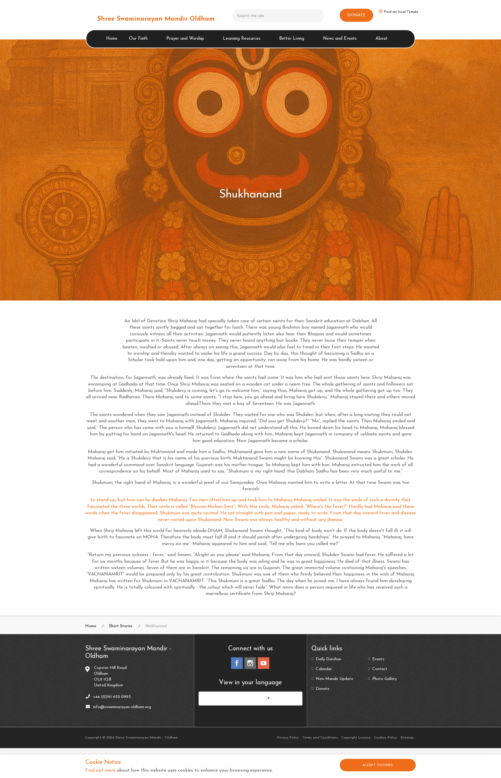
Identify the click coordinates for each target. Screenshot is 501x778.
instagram (250, 663)
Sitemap (406, 737)
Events (378, 659)
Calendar (324, 669)
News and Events (340, 39)
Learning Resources (241, 39)
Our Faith (138, 39)
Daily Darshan (328, 659)
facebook (237, 663)
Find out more (100, 770)
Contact (379, 669)
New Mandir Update (334, 679)
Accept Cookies (377, 765)
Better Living (291, 39)
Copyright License (356, 737)
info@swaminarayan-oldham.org (122, 707)
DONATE (356, 15)
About (381, 39)
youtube (263, 663)
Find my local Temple (401, 12)
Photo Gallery (384, 679)
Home (111, 39)
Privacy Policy (288, 737)
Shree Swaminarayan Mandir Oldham (156, 19)
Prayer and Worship (185, 39)
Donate (322, 689)
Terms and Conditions (320, 737)
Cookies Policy (385, 737)
